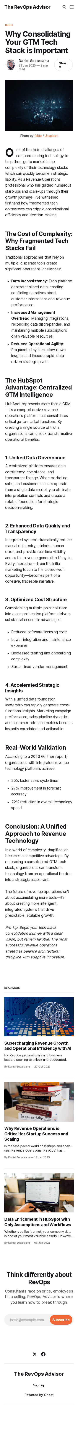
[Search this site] (64, 6)
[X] (34, 1354)
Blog (9, 25)
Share (62, 65)
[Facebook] (43, 1354)
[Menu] (71, 6)
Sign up (39, 1385)
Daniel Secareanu (34, 60)
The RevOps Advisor (27, 7)
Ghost (49, 1395)
